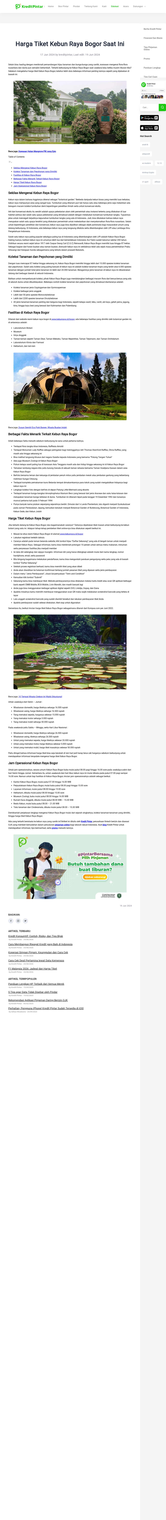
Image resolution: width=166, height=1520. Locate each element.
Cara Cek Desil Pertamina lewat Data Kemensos (36, 960)
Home (51, 6)
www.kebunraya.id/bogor (71, 534)
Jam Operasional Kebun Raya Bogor (30, 186)
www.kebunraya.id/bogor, (63, 319)
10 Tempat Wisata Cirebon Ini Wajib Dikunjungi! (40, 696)
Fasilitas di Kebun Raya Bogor (27, 175)
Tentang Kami (91, 6)
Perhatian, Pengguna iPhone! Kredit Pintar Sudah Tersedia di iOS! (46, 1008)
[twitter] (25, 923)
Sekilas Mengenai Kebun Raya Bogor (30, 168)
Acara (126, 6)
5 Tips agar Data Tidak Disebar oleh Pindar (32, 992)
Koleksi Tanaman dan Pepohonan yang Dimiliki (35, 171)
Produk (76, 6)
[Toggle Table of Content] (10, 162)
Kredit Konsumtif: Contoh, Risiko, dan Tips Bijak (35, 936)
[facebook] (10, 923)
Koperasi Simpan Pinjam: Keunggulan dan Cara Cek (38, 952)
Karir (104, 6)
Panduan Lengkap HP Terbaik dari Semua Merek (36, 983)
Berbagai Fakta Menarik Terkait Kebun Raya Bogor (36, 179)
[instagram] (18, 923)
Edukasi (115, 6)
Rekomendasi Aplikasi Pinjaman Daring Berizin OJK (38, 1000)
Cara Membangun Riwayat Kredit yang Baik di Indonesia (40, 944)
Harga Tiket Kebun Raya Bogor (27, 182)
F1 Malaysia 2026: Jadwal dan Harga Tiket (32, 968)
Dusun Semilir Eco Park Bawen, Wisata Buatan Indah (42, 427)
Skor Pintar (63, 6)
